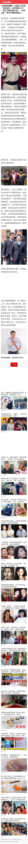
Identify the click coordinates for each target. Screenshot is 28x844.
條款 (12, 841)
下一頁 (14, 364)
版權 (17, 841)
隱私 (15, 841)
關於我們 (3, 841)
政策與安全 (8, 841)
